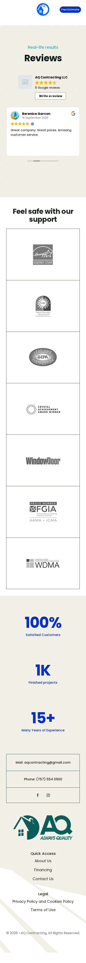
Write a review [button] (50, 96)
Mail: (20, 762)
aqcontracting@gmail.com (47, 762)
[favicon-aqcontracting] (43, 5)
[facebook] (38, 795)
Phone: (30, 779)
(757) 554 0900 (49, 779)
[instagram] (48, 795)
